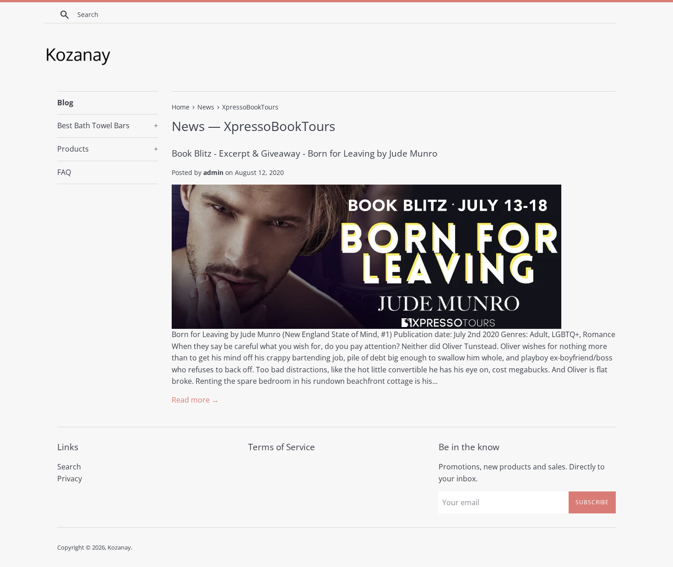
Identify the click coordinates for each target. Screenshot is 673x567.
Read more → (195, 400)
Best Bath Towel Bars (107, 125)
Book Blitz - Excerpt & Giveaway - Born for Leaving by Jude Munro (304, 153)
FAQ (64, 172)
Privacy (69, 479)
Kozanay (119, 547)
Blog (65, 103)
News (188, 126)
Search (69, 467)
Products (107, 149)
